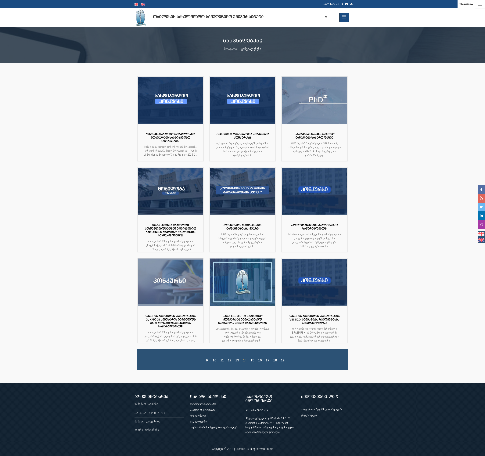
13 (237, 360)
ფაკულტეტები (198, 421)
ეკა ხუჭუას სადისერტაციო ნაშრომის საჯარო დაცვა (315, 135)
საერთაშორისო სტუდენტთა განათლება (214, 427)
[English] (143, 4)
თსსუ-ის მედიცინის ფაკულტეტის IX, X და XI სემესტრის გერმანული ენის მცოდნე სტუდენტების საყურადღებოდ (171, 321)
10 (214, 360)
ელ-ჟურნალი (198, 415)
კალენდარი (331, 4)
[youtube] (481, 198)
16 (260, 360)
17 (267, 360)
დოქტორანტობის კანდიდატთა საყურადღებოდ (314, 226)
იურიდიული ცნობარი (203, 403)
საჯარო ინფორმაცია (202, 409)
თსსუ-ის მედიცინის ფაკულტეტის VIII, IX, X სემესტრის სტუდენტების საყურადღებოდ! (314, 319)
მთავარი (230, 49)
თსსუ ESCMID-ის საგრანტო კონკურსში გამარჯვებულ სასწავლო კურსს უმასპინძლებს (242, 319)
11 (222, 360)
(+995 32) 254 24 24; (259, 409)
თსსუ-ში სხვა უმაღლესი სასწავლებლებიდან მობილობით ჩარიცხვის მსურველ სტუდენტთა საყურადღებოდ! (170, 230)
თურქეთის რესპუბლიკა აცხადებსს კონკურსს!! (242, 135)
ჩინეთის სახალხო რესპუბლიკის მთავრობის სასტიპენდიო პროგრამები (170, 137)
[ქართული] (138, 4)
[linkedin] (481, 215)
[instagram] (481, 224)
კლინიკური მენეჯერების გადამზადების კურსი (242, 226)
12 (230, 360)
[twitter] (481, 207)
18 (275, 360)
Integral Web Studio (261, 449)
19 (283, 360)
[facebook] (481, 189)
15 (252, 360)
